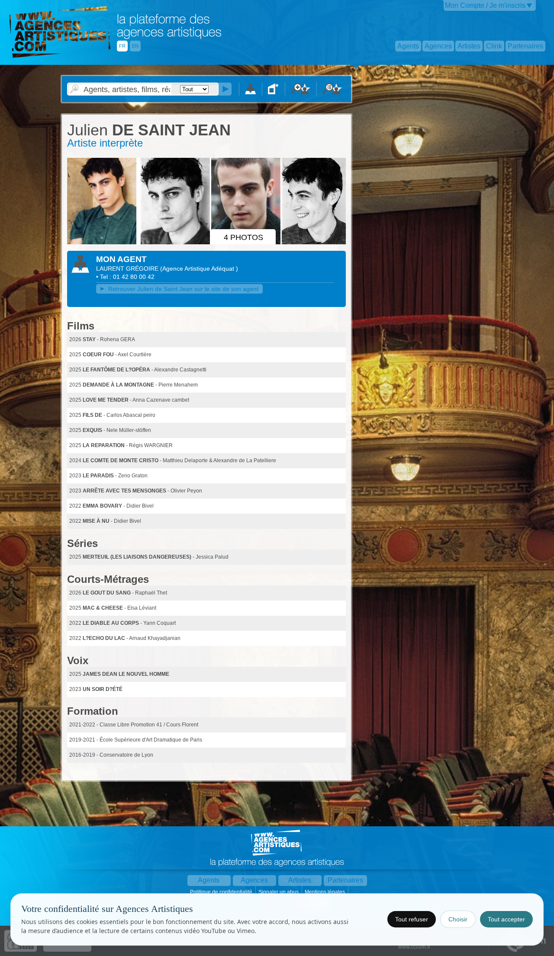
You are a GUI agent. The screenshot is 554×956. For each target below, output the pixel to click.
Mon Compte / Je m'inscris (485, 5)
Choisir (457, 919)
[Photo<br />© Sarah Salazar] (103, 243)
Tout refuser (411, 919)
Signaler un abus (279, 892)
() (199, 268)
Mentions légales (325, 892)
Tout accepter (506, 919)
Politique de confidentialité (222, 892)
